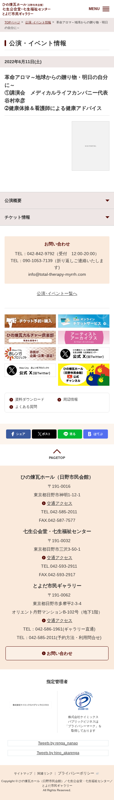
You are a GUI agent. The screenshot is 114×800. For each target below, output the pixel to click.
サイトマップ (23, 773)
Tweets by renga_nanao (58, 743)
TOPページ (12, 22)
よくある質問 (26, 407)
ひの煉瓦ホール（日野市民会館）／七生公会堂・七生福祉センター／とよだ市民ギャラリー (41, 9)
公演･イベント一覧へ (57, 293)
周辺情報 (70, 399)
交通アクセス (59, 503)
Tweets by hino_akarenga (58, 753)
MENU (94, 9)
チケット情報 (17, 217)
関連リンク (45, 773)
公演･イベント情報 (38, 22)
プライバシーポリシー (76, 773)
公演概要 (13, 200)
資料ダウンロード (29, 399)
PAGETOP (57, 458)
